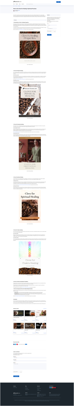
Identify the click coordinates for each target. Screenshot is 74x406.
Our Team (38, 387)
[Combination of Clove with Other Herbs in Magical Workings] (41, 326)
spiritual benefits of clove (21, 29)
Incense (45, 320)
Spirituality (22, 320)
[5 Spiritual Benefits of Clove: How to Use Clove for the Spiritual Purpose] (19, 313)
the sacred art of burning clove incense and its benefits (24, 184)
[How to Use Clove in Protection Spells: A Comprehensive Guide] (30, 313)
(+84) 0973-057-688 (42, 394)
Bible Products (15, 387)
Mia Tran (19, 10)
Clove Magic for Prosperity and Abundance (18, 329)
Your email (15, 359)
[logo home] (16, 393)
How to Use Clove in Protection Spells (29, 316)
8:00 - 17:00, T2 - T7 (41, 396)
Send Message (39, 390)
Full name (14, 356)
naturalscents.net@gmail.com (42, 395)
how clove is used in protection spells (26, 287)
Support (38, 389)
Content (14, 362)
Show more (44, 308)
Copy (26, 344)
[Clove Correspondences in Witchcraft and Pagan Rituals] (30, 326)
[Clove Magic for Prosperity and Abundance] (19, 326)
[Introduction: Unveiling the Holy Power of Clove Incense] (41, 313)
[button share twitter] (15, 344)
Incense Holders (27, 389)
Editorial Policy (39, 388)
